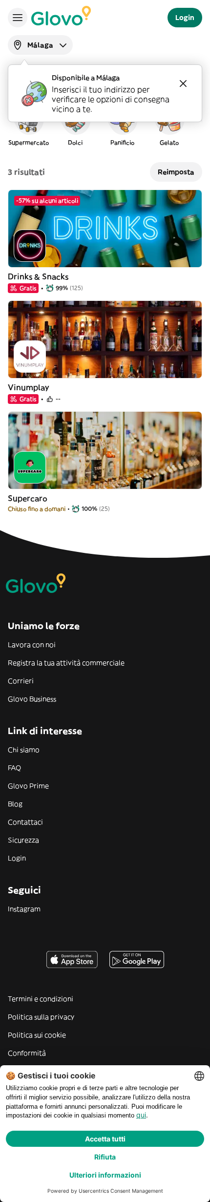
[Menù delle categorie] (17, 17)
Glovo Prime (28, 785)
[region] (105, 124)
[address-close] (183, 83)
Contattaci (25, 822)
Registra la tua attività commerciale (66, 662)
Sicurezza (23, 840)
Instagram (24, 909)
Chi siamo (24, 749)
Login (17, 858)
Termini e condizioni (40, 998)
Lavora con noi (32, 644)
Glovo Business (32, 699)
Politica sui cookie (37, 1035)
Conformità (27, 1053)
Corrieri (21, 680)
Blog (15, 804)
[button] (28, 124)
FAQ (14, 767)
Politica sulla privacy (41, 1016)
